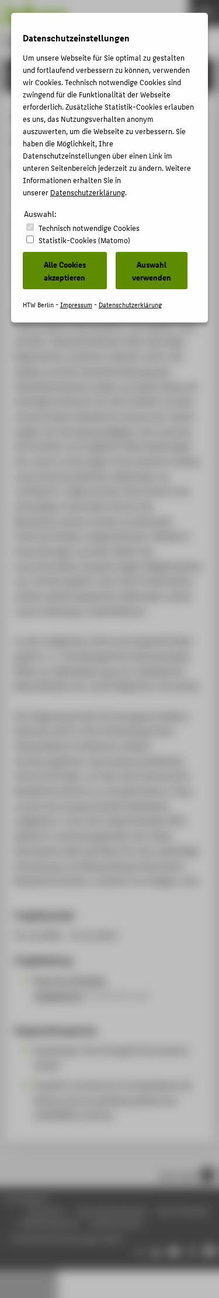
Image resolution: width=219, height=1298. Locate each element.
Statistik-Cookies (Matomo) (84, 240)
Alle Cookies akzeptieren (65, 270)
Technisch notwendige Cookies (89, 228)
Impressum (76, 305)
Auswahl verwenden (151, 270)
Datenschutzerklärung (87, 192)
